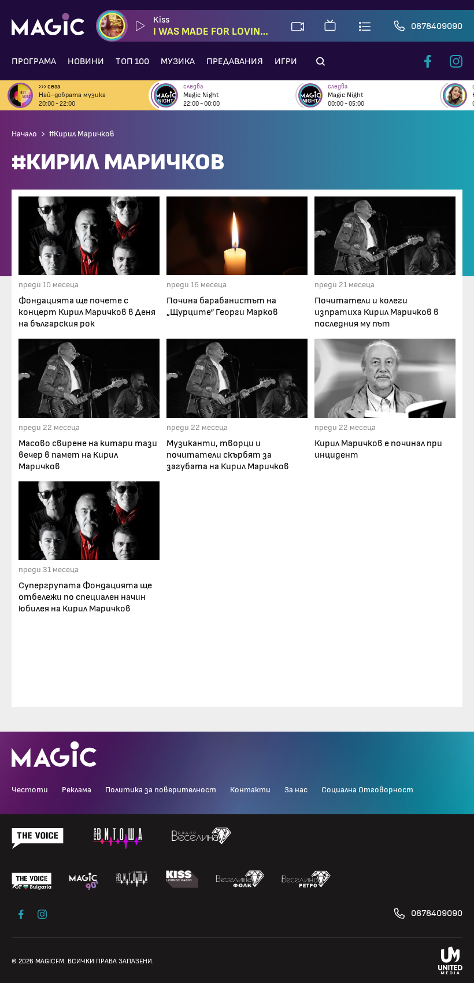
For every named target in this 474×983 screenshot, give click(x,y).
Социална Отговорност (367, 790)
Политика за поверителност (160, 790)
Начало (24, 134)
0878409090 (436, 26)
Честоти (30, 790)
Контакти (250, 790)
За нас (296, 790)
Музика (178, 61)
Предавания (234, 61)
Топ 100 (132, 61)
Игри (286, 61)
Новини (86, 61)
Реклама (76, 790)
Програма (34, 61)
